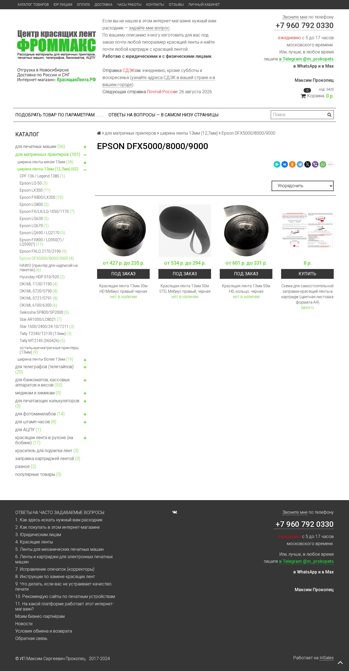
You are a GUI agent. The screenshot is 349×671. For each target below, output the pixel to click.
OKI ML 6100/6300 (38, 305)
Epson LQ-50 (33, 183)
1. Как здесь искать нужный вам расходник (59, 519)
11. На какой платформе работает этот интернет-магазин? (64, 606)
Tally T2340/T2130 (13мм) (45, 333)
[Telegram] (300, 164)
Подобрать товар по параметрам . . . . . (59, 114)
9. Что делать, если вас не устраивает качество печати (63, 586)
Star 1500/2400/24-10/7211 (47, 326)
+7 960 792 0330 (304, 25)
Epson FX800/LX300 (41, 197)
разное (25, 466)
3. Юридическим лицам (38, 534)
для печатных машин (40, 146)
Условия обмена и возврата (43, 631)
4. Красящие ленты (34, 542)
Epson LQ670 (34, 225)
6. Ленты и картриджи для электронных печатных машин (64, 559)
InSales (327, 657)
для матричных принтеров (47, 154)
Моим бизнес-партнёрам (40, 616)
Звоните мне (295, 17)
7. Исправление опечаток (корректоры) (54, 569)
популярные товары (38, 474)
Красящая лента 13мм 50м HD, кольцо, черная (246, 289)
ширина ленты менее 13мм (45, 162)
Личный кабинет (204, 4)
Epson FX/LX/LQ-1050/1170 (47, 211)
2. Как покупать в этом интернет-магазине (57, 527)
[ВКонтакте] (284, 164)
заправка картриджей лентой (47, 458)
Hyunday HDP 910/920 (42, 277)
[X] (307, 164)
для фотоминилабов (40, 413)
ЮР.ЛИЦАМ (62, 4)
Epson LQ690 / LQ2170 (42, 233)
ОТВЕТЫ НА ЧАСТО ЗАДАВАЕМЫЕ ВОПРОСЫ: (60, 512)
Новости (23, 623)
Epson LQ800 (34, 204)
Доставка (103, 4)
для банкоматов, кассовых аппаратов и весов (42, 382)
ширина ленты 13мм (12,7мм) (47, 169)
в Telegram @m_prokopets (306, 59)
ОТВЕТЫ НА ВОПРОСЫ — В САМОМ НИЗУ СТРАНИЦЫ (164, 114)
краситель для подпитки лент (47, 450)
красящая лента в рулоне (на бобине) (44, 440)
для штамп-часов (35, 421)
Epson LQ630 (34, 218)
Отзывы (176, 4)
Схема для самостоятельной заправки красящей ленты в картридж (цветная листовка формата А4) (307, 294)
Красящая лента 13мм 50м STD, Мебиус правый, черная (184, 289)
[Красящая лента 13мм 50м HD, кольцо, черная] (246, 230)
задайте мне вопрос (149, 28)
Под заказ (123, 273)
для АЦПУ (28, 429)
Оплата (83, 4)
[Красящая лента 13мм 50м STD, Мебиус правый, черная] (184, 230)
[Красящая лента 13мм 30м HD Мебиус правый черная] (123, 230)
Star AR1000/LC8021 (41, 319)
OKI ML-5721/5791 (39, 298)
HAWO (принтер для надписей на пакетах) (49, 267)
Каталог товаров (33, 4)
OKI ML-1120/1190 (39, 284)
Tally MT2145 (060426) (42, 340)
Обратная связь (31, 638)
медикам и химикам (38, 392)
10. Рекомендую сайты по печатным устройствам (65, 596)
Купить (307, 273)
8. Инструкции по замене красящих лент (55, 576)
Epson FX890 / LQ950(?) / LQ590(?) (42, 242)
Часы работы (129, 4)
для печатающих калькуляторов (47, 403)
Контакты (155, 4)
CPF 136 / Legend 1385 (42, 176)
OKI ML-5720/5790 (39, 291)
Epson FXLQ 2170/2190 (43, 251)
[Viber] (315, 164)
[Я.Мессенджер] (277, 164)
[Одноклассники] (292, 164)
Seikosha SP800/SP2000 (44, 312)
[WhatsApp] (323, 164)
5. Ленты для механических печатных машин (59, 549)
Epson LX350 (35, 190)
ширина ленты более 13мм (45, 359)
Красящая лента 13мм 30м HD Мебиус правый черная (123, 289)
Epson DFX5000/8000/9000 (47, 258)
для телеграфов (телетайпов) (44, 369)
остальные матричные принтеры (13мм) (49, 350)
